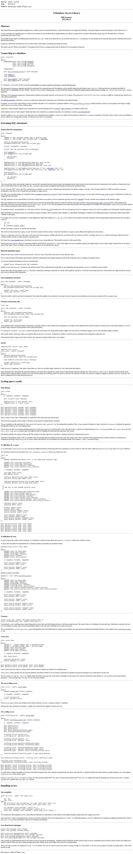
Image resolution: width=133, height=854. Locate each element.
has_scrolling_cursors (16, 71)
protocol (30, 61)
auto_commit (12, 79)
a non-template (18, 240)
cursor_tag (14, 691)
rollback (11, 76)
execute (10, 174)
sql (38, 143)
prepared (80, 199)
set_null (25, 164)
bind (23, 168)
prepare (10, 152)
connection (8, 61)
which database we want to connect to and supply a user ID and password (52, 85)
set (23, 162)
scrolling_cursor (25, 576)
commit (10, 74)
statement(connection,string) (46, 194)
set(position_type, (96, 202)
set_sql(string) (108, 194)
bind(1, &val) (19, 225)
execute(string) (79, 194)
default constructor (9, 100)
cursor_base (22, 687)
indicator (44, 139)
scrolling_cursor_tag (18, 720)
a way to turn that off (83, 112)
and (63, 108)
